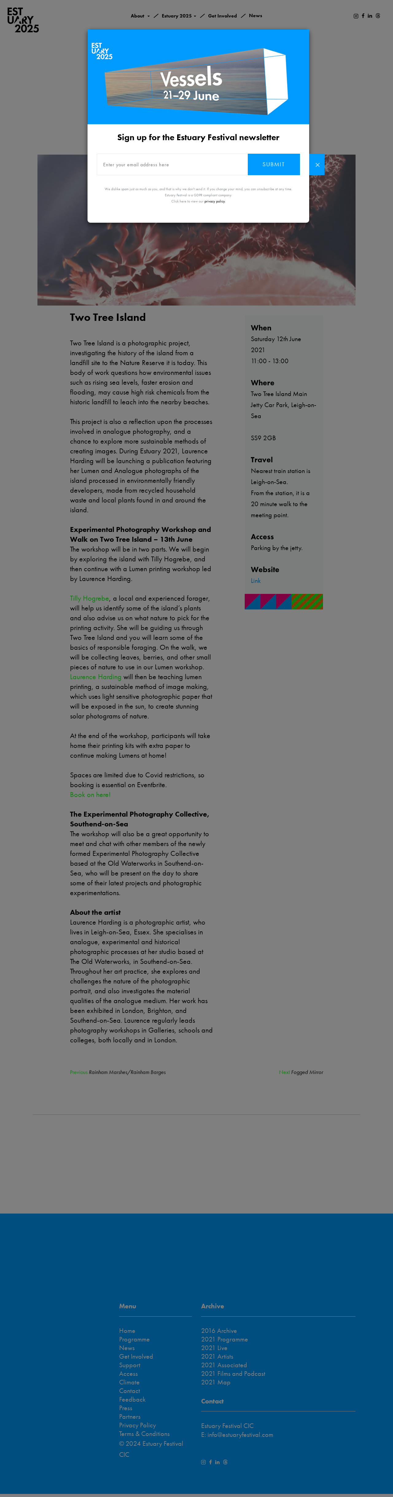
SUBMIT (274, 164)
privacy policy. (215, 201)
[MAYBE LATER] (317, 164)
